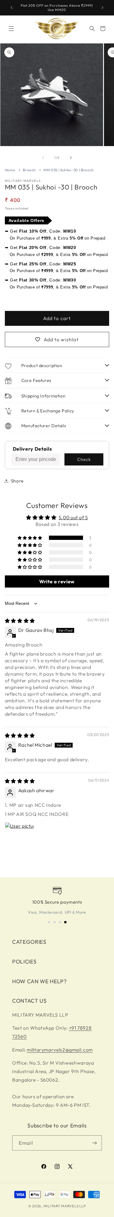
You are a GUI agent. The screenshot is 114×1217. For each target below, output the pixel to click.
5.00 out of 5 (73, 517)
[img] (20, 621)
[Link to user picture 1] (19, 836)
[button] (11, 28)
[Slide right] (71, 158)
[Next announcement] (102, 7)
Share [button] (17, 481)
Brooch (29, 170)
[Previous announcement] (11, 7)
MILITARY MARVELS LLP (64, 1206)
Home (10, 170)
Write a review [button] (57, 581)
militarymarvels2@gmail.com (59, 1050)
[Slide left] (43, 158)
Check (84, 459)
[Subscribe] (95, 1142)
